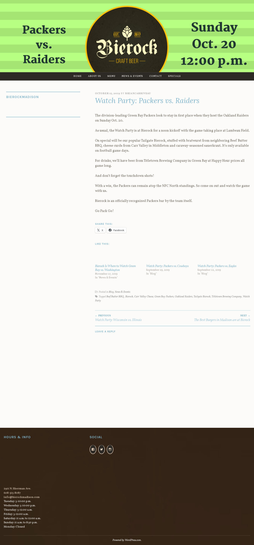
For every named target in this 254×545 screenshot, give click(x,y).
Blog (111, 292)
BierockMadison (22, 97)
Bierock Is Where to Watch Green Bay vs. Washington (115, 268)
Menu (111, 76)
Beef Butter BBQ (115, 296)
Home (77, 76)
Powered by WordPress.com (126, 540)
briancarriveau (138, 93)
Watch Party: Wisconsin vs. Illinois (118, 318)
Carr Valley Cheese (143, 296)
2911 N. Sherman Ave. (17, 489)
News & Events (132, 76)
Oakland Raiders (183, 296)
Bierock (129, 296)
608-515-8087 (12, 493)
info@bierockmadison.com (22, 497)
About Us (94, 76)
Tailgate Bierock (202, 296)
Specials (174, 76)
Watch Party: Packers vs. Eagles (216, 266)
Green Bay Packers (164, 296)
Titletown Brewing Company (227, 296)
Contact (155, 76)
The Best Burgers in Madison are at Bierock (222, 318)
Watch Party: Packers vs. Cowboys (167, 266)
